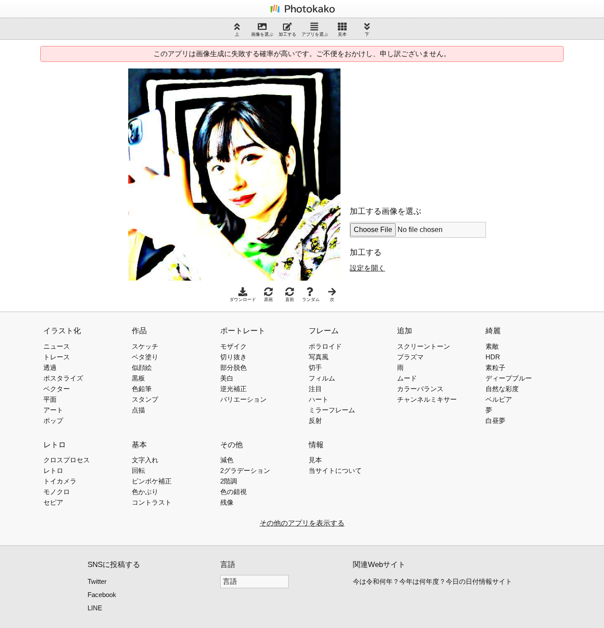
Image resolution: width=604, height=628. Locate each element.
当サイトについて (335, 470)
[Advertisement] (424, 130)
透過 (50, 367)
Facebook (102, 594)
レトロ (53, 470)
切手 (315, 367)
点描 (138, 410)
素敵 (492, 346)
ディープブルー (508, 378)
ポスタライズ (63, 378)
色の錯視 (233, 491)
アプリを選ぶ (315, 34)
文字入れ (145, 460)
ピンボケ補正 (152, 481)
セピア (53, 502)
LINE (95, 608)
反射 (315, 420)
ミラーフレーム (332, 410)
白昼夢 (495, 420)
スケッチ (145, 346)
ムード (407, 378)
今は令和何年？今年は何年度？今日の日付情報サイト (432, 581)
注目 (315, 388)
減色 (226, 460)
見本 (342, 34)
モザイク (233, 346)
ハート (319, 399)
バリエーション (243, 399)
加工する (287, 34)
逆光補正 (233, 388)
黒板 (138, 378)
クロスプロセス (66, 460)
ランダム (311, 299)
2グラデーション (245, 470)
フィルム (322, 378)
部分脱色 (233, 367)
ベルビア (498, 399)
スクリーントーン (423, 346)
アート (53, 410)
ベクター (56, 388)
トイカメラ (59, 481)
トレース (56, 357)
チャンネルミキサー (427, 399)
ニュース (56, 346)
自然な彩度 (502, 388)
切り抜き (233, 357)
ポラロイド (325, 346)
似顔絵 (142, 367)
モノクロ (56, 491)
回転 (138, 470)
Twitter (97, 581)
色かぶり (145, 491)
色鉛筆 (142, 388)
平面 (50, 399)
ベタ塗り (145, 357)
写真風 (319, 357)
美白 (226, 378)
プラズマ (410, 357)
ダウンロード (242, 299)
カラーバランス (420, 388)
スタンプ (145, 399)
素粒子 (495, 367)
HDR (492, 357)
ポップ (53, 420)
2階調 (228, 481)
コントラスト (152, 502)
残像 (226, 502)
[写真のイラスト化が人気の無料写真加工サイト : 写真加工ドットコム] (302, 12)
